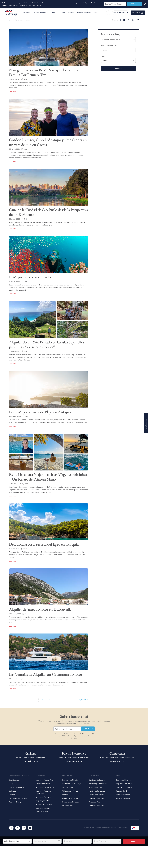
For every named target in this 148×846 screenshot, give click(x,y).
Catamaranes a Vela (43, 784)
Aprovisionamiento (123, 794)
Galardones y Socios (70, 791)
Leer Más (12, 91)
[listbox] (17, 841)
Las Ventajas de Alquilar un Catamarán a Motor (45, 674)
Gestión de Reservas (123, 780)
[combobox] (118, 50)
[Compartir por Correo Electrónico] (138, 20)
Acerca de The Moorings (71, 784)
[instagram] (24, 828)
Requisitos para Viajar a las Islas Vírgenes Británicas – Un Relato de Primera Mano (48, 477)
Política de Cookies (96, 794)
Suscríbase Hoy (73, 761)
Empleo (65, 794)
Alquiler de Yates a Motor (45, 787)
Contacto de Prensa (70, 798)
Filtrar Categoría (109, 46)
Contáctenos (116, 761)
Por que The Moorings (70, 780)
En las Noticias (67, 805)
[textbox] (103, 49)
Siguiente (82, 700)
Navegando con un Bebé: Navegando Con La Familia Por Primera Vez (43, 72)
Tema (103, 56)
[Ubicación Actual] (135, 828)
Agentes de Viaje (15, 802)
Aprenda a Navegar (43, 808)
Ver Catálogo (29, 761)
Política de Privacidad (68, 736)
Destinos (25, 12)
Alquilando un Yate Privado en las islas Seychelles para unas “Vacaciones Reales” (46, 344)
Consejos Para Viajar (96, 798)
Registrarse (88, 729)
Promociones (14, 794)
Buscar (118, 68)
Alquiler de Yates (40, 12)
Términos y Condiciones (98, 784)
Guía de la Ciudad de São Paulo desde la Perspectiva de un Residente (48, 212)
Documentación (122, 791)
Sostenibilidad (67, 787)
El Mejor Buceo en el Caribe (30, 277)
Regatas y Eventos (43, 801)
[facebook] (11, 828)
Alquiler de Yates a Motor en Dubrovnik (40, 609)
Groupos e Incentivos (44, 804)
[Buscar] (108, 13)
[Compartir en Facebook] (120, 20)
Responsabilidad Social (71, 802)
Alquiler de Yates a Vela (44, 780)
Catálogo (12, 791)
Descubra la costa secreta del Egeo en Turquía (44, 544)
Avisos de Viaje (94, 802)
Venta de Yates (66, 12)
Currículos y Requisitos (124, 787)
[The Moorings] (10, 13)
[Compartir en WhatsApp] (133, 20)
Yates (53, 12)
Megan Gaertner (25, 20)
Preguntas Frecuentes (124, 784)
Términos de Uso (95, 787)
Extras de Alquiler (42, 812)
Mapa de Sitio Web (123, 798)
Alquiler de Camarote (43, 797)
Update (134, 4)
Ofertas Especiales (84, 12)
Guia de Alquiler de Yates (18, 798)
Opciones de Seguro (97, 780)
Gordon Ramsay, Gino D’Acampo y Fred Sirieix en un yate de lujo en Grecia (48, 142)
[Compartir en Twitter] (124, 20)
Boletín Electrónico (16, 787)
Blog (95, 12)
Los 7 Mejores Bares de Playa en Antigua (40, 412)
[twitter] (17, 828)
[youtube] (30, 828)
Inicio (10, 20)
